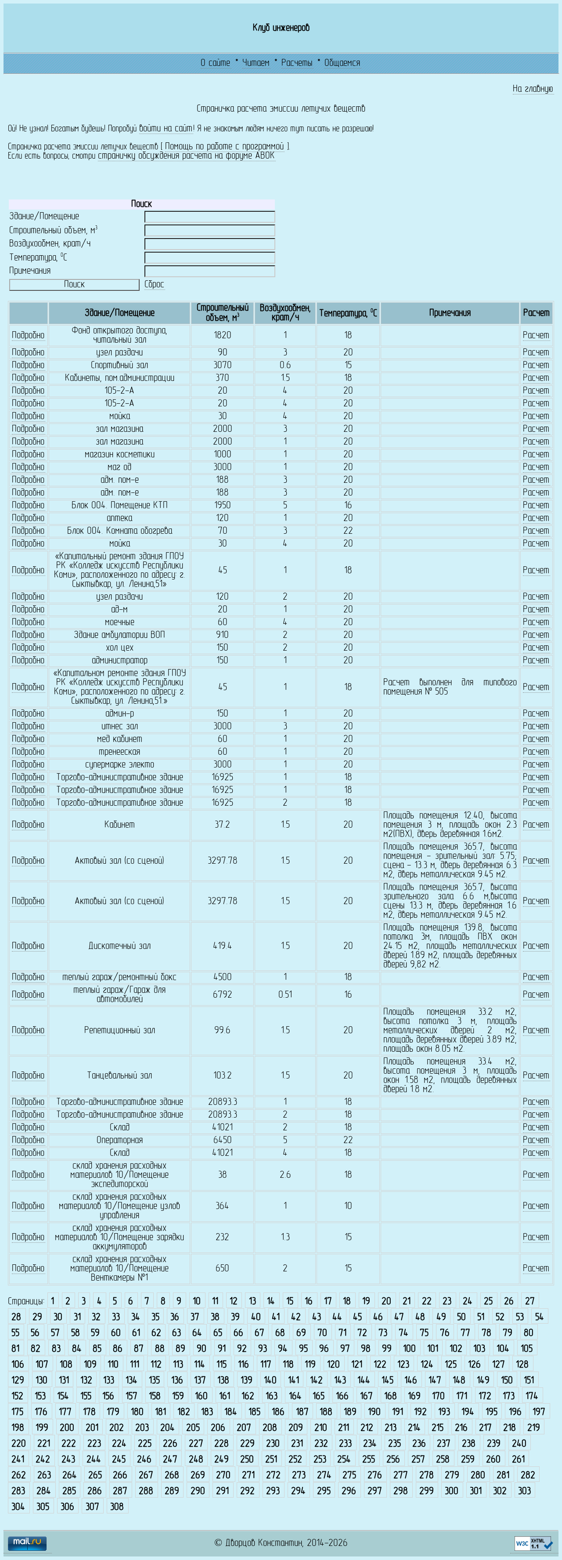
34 (135, 1317)
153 (40, 1396)
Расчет (536, 335)
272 (273, 1475)
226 (170, 1444)
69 (301, 1333)
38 (215, 1317)
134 (131, 1381)
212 (366, 1428)
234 (370, 1444)
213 (390, 1428)
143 (340, 1381)
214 (414, 1428)
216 (461, 1428)
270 (223, 1475)
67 (259, 1333)
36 (174, 1317)
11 (215, 1302)
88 (160, 1349)
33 (116, 1317)
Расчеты (297, 63)
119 (310, 1365)
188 (326, 1412)
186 (278, 1412)
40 (256, 1317)
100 (409, 1349)
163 (271, 1396)
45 (357, 1317)
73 (382, 1333)
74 (403, 1333)
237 (443, 1444)
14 (271, 1302)
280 (478, 1475)
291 (222, 1491)
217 (485, 1428)
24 (467, 1302)
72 (362, 1333)
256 (393, 1460)
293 (273, 1491)
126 (474, 1365)
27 (530, 1302)
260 (493, 1460)
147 (435, 1381)
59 (95, 1333)
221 (43, 1444)
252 (295, 1460)
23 (447, 1302)
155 (85, 1396)
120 (333, 1365)
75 (424, 1333)
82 (35, 1349)
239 (494, 1444)
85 (97, 1349)
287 (120, 1491)
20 (386, 1302)
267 (146, 1475)
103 (479, 1349)
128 (522, 1365)
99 (387, 1349)
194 (467, 1412)
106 (17, 1365)
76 (445, 1333)
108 (66, 1365)
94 (283, 1349)
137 (200, 1381)
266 (120, 1475)
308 (117, 1507)
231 (297, 1444)
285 (69, 1491)
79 (507, 1333)
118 (288, 1365)
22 (427, 1302)
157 (131, 1396)
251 (271, 1460)
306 (67, 1507)
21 (407, 1302)
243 (68, 1460)
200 (67, 1428)
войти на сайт (165, 129)
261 (518, 1460)
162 (247, 1396)
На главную (533, 89)
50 (461, 1317)
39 (235, 1317)
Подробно (28, 335)
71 (342, 1333)
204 (167, 1428)
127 (498, 1365)
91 (222, 1349)
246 (144, 1460)
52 (500, 1317)
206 (218, 1428)
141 (293, 1381)
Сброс (154, 285)
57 (55, 1333)
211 (343, 1428)
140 (270, 1381)
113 (178, 1365)
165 (318, 1396)
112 (156, 1365)
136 (177, 1381)
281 (503, 1475)
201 (92, 1428)
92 (242, 1349)
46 (378, 1317)
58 (75, 1333)
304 (18, 1507)
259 (468, 1460)
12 (234, 1302)
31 (77, 1317)
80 (528, 1333)
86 (117, 1349)
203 (142, 1428)
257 (418, 1460)
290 (198, 1491)
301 (476, 1491)
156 (108, 1396)
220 (18, 1444)
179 (113, 1412)
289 (172, 1491)
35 (155, 1317)
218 (509, 1428)
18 (347, 1302)
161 (224, 1396)
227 (196, 1444)
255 (368, 1460)
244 (93, 1460)
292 (247, 1491)
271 (248, 1475)
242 (43, 1460)
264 (69, 1475)
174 (532, 1396)
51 (480, 1317)
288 (146, 1491)
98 (366, 1349)
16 (309, 1302)
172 (485, 1396)
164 (295, 1396)
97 (345, 1349)
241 (17, 1460)
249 (221, 1460)
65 (217, 1333)
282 (528, 1475)
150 (507, 1381)
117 (265, 1365)
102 (456, 1349)
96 (324, 1349)
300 (451, 1491)
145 (387, 1381)
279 (452, 1475)
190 (374, 1412)
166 (342, 1396)
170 (438, 1396)
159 (178, 1396)
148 (459, 1381)
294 (298, 1491)
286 (94, 1491)
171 (461, 1396)
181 (160, 1412)
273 (299, 1475)
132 (86, 1381)
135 (154, 1381)
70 (322, 1333)
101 (432, 1349)
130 (41, 1381)
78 (486, 1333)
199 (42, 1428)
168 (390, 1396)
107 (42, 1365)
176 (41, 1412)
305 (42, 1507)
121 (356, 1365)
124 (427, 1365)
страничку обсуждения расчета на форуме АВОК (186, 156)
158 (155, 1396)
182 (183, 1412)
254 (344, 1460)
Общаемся (342, 63)
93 (262, 1349)
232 (321, 1444)
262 (18, 1475)
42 (296, 1317)
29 (37, 1317)
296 (349, 1491)
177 (65, 1412)
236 (419, 1444)
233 (345, 1444)
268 (172, 1475)
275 (349, 1475)
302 (500, 1491)
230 (273, 1444)
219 (533, 1428)
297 (374, 1491)
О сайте (215, 63)
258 (443, 1460)
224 (119, 1444)
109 (90, 1365)
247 (170, 1460)
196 (515, 1412)
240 (519, 1444)
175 (17, 1412)
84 (77, 1349)
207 (244, 1428)
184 (230, 1412)
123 (403, 1365)
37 (195, 1317)
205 (193, 1428)
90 (201, 1349)
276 (374, 1475)
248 (196, 1460)
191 (397, 1412)
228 (221, 1444)
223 (94, 1444)
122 (380, 1365)
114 (199, 1365)
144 (363, 1381)
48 (420, 1317)
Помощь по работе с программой (224, 147)
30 (58, 1317)
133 (108, 1381)
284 (43, 1491)
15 (289, 1302)
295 (324, 1491)
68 (280, 1333)
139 (246, 1381)
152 (17, 1396)
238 (469, 1444)
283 (18, 1491)
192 (420, 1412)
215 (437, 1428)
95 (303, 1349)
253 (319, 1460)
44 (337, 1317)
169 (414, 1396)
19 (366, 1302)
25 (488, 1302)
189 (350, 1412)
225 (144, 1444)
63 (176, 1333)
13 (252, 1302)
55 (15, 1333)
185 (254, 1412)
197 (539, 1412)
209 (295, 1428)
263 (44, 1475)
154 (63, 1396)
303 (524, 1491)
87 (139, 1349)
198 (17, 1428)
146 (410, 1381)
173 (509, 1396)
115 (221, 1365)
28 (16, 1317)
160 (201, 1396)
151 (529, 1381)
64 (197, 1333)
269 (198, 1475)
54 (539, 1317)
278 (426, 1475)
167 (366, 1396)
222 (68, 1444)
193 (444, 1412)
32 (96, 1317)
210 (320, 1428)
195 (491, 1412)
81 (15, 1349)
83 (56, 1349)
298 (400, 1491)
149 (483, 1381)
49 (441, 1317)
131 (64, 1381)
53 (520, 1317)
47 (399, 1317)
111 (134, 1365)
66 (238, 1333)
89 (180, 1349)
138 (223, 1381)
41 (276, 1317)
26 (509, 1302)
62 (156, 1333)
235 (394, 1444)
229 (247, 1444)
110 (113, 1365)
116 (243, 1365)
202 (116, 1428)
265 (95, 1475)
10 (197, 1302)
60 (116, 1333)
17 (328, 1302)
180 (137, 1412)
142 (316, 1381)
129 (17, 1381)
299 (426, 1491)
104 (503, 1349)
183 (207, 1412)
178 (89, 1412)
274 (324, 1475)
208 (270, 1428)
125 (451, 1365)
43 (316, 1317)
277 (400, 1475)
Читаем (256, 63)
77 (465, 1333)
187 (302, 1412)
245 (119, 1460)
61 (136, 1333)
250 (247, 1460)
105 (527, 1349)
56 (35, 1333)
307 (92, 1507)
